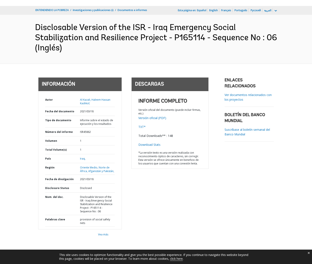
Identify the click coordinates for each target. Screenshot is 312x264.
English (213, 10)
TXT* (142, 127)
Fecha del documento (59, 111)
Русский (256, 10)
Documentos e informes (132, 10)
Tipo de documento (58, 120)
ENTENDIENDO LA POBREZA (52, 10)
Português (241, 10)
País (48, 158)
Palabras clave (55, 219)
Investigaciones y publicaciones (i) (93, 10)
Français (226, 10)
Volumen (51, 141)
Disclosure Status (57, 188)
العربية (267, 10)
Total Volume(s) (56, 149)
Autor (49, 99)
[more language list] (275, 10)
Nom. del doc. (54, 197)
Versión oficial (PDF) (152, 118)
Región (50, 167)
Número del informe (59, 132)
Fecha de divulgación (59, 179)
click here (176, 259)
